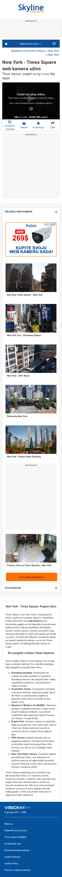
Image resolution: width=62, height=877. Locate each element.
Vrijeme (24, 127)
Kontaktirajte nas (13, 843)
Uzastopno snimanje (9, 127)
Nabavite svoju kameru (16, 830)
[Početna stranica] (6, 43)
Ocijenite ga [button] (38, 127)
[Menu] (54, 43)
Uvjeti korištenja (12, 856)
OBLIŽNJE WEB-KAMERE (18, 211)
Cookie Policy (11, 863)
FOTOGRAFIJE (13, 588)
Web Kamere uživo (29, 43)
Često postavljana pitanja (17, 850)
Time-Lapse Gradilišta (15, 836)
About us (9, 823)
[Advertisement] (31, 29)
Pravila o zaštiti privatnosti (17, 869)
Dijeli (52, 127)
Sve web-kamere (31, 577)
